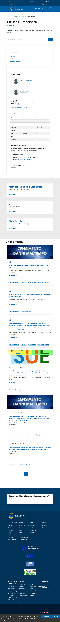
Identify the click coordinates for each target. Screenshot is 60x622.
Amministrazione (16, 17)
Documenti (45, 522)
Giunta (9, 528)
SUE (20, 535)
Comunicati (33, 530)
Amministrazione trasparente (13, 582)
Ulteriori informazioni (14, 62)
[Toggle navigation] (4, 9)
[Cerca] (51, 8)
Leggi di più (12, 275)
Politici (9, 535)
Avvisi (31, 528)
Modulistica (44, 525)
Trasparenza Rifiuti (24, 525)
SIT (10, 204)
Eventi (32, 532)
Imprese (24, 282)
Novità (32, 522)
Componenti (12, 56)
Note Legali (20, 607)
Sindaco (10, 525)
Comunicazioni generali (14, 282)
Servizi (21, 522)
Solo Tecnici (55, 616)
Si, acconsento (46, 616)
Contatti (11, 59)
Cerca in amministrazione (15, 40)
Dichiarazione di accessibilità (46, 583)
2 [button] (29, 474)
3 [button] (33, 474)
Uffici (23, 17)
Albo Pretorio (12, 2)
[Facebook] (41, 8)
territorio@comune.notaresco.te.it (23, 107)
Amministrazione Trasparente (26, 2)
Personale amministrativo (12, 538)
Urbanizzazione (24, 389)
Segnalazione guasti (24, 537)
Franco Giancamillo (26, 80)
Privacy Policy (11, 607)
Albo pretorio (45, 528)
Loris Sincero (24, 91)
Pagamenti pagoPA (24, 539)
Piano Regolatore (17, 221)
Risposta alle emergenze (43, 282)
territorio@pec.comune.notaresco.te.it (24, 104)
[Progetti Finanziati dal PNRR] (30, 548)
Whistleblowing (12, 4)
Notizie (32, 525)
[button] (37, 474)
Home (8, 17)
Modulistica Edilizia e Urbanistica (25, 186)
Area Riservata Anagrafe (23, 529)
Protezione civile (32, 282)
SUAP (20, 532)
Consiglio (10, 530)
